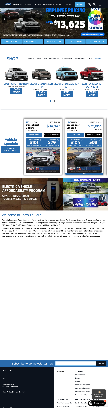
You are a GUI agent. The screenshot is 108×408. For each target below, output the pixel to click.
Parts (68, 4)
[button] (54, 19)
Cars (39, 59)
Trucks (98, 59)
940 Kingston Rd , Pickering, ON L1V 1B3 (10, 385)
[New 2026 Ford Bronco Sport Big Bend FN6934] (43, 160)
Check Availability (51, 135)
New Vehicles (80, 375)
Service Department (82, 403)
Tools (96, 399)
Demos (77, 381)
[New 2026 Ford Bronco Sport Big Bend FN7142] (84, 160)
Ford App (79, 4)
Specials (28, 4)
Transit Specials (63, 406)
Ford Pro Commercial (64, 403)
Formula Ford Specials (83, 385)
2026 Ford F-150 (16, 84)
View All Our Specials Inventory (11, 149)
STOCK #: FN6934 (32, 130)
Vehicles (37, 4)
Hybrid (31, 59)
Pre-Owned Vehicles (82, 388)
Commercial (47, 4)
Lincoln (77, 378)
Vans (90, 59)
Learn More (34, 135)
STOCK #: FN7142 (72, 130)
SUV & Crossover (51, 59)
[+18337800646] (90, 4)
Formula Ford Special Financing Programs (90, 395)
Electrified (67, 59)
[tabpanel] (16, 78)
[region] (54, 19)
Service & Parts (82, 399)
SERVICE (58, 4)
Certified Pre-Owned (82, 391)
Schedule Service (81, 406)
